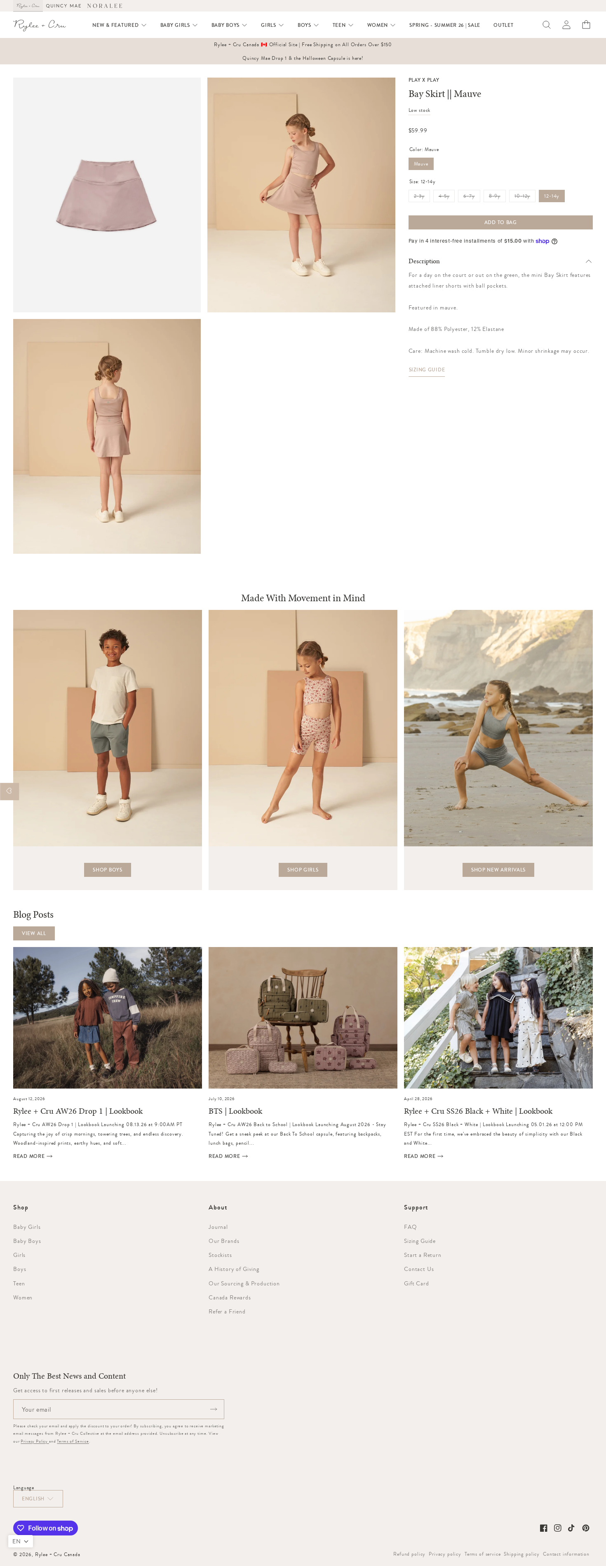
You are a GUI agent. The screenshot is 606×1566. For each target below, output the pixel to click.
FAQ (410, 1227)
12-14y (551, 196)
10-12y (525, 197)
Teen (19, 1283)
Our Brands (224, 1241)
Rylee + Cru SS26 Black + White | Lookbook (478, 1111)
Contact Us (419, 1269)
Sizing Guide (427, 369)
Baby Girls (26, 1227)
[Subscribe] (213, 1409)
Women (23, 1297)
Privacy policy (445, 1554)
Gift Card (416, 1283)
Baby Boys (27, 1241)
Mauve (421, 163)
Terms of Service (73, 1441)
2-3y (422, 197)
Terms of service (482, 1554)
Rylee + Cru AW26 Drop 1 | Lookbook (78, 1111)
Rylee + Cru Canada (57, 1554)
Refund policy (409, 1554)
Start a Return (423, 1255)
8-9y (497, 197)
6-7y (471, 197)
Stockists (220, 1255)
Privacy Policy (35, 1441)
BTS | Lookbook (235, 1111)
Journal (218, 1227)
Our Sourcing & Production (244, 1283)
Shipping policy (522, 1554)
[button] (119, 25)
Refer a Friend (227, 1311)
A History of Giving (234, 1269)
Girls (19, 1255)
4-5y (447, 197)
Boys (19, 1269)
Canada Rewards (230, 1297)
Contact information (566, 1554)
